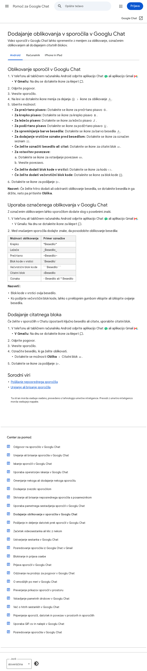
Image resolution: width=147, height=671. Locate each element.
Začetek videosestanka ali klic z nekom (37, 531)
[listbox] (19, 664)
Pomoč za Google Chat (31, 6)
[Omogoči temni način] (36, 663)
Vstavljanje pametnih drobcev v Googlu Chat (41, 598)
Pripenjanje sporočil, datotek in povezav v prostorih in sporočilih (53, 615)
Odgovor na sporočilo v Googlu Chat (36, 447)
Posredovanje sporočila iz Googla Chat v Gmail (43, 548)
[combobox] (88, 6)
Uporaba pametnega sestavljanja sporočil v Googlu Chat (49, 506)
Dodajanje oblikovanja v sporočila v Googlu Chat (45, 514)
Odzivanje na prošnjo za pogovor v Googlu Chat (44, 573)
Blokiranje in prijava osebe (29, 556)
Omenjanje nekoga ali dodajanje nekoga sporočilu (44, 480)
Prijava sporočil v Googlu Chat (32, 565)
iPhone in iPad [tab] (53, 55)
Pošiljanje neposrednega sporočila (34, 382)
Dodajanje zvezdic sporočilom (32, 489)
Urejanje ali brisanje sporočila (31, 387)
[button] (6, 6)
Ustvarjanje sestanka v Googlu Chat (35, 539)
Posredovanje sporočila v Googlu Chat (37, 632)
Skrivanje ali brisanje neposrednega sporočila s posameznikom (52, 497)
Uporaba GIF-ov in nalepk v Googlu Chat (38, 624)
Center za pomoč (19, 437)
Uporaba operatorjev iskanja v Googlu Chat (40, 472)
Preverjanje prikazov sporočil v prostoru (38, 590)
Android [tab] (15, 55)
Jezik (13, 658)
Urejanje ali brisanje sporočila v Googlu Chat (41, 455)
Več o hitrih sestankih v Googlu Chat (36, 607)
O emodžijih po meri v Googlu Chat (35, 581)
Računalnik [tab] (33, 55)
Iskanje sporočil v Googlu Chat (32, 464)
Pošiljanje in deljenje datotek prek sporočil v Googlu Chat (49, 523)
